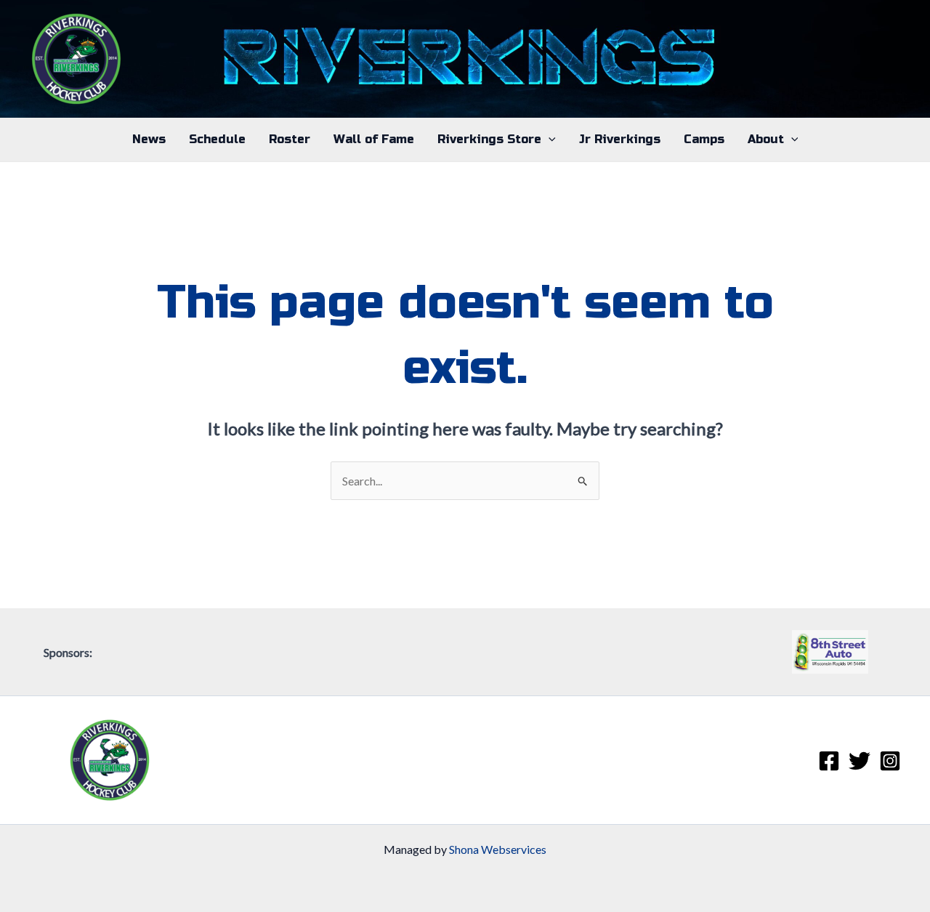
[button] (548, 139)
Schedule (217, 139)
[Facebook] (829, 761)
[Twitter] (859, 761)
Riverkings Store (489, 139)
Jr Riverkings (619, 139)
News (149, 139)
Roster (289, 139)
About (766, 139)
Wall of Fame (373, 139)
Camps (704, 139)
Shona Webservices (497, 849)
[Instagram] (890, 761)
